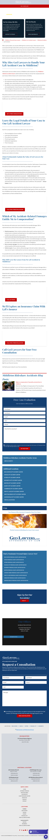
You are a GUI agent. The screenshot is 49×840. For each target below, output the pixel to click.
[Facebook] (19, 830)
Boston (24, 822)
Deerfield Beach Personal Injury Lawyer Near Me (16, 580)
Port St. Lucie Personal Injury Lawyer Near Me (15, 575)
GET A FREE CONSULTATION (14, 114)
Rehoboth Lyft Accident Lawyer (13, 480)
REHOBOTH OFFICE (13, 636)
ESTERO (26, 726)
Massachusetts (24, 820)
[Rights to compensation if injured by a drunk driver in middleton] (8, 386)
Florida (24, 808)
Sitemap (24, 801)
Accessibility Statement (34, 835)
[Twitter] (21, 830)
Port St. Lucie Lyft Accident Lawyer (14, 491)
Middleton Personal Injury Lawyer (12, 40)
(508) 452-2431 (36, 780)
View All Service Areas (24, 817)
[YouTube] (23, 830)
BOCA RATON (14, 726)
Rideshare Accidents (42, 40)
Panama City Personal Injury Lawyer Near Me (15, 564)
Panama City (25, 815)
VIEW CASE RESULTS (33, 34)
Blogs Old (24, 797)
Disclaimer (27, 835)
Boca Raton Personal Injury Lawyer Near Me (15, 557)
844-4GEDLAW (24, 6)
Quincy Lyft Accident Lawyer (12, 485)
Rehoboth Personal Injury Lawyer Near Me (14, 567)
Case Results (25, 794)
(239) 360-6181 (36, 773)
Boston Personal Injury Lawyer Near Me (14, 570)
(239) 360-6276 (14, 773)
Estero (24, 814)
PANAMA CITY (33, 726)
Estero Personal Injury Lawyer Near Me (14, 562)
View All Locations (9, 499)
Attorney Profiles (24, 790)
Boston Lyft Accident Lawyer (12, 483)
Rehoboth (41, 726)
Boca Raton (24, 810)
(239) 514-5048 (14, 775)
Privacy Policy (14, 835)
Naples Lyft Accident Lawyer (12, 474)
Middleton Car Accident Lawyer (29, 40)
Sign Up (24, 600)
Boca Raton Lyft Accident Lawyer (13, 472)
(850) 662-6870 (14, 780)
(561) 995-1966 (25, 742)
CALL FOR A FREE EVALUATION (15, 209)
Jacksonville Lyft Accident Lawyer (14, 497)
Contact (24, 799)
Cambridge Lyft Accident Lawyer (13, 488)
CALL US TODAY (11, 299)
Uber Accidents (8, 461)
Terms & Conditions (21, 835)
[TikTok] (27, 830)
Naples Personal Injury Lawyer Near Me (14, 559)
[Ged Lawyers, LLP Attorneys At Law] (23, 2)
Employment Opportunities (43, 835)
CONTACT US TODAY (10, 34)
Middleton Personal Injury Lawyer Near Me (15, 577)
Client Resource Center (24, 796)
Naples (21, 726)
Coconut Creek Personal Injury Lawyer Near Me (16, 572)
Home (24, 789)
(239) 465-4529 (36, 775)
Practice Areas (24, 792)
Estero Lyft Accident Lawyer (12, 477)
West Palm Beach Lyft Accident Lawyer (15, 494)
